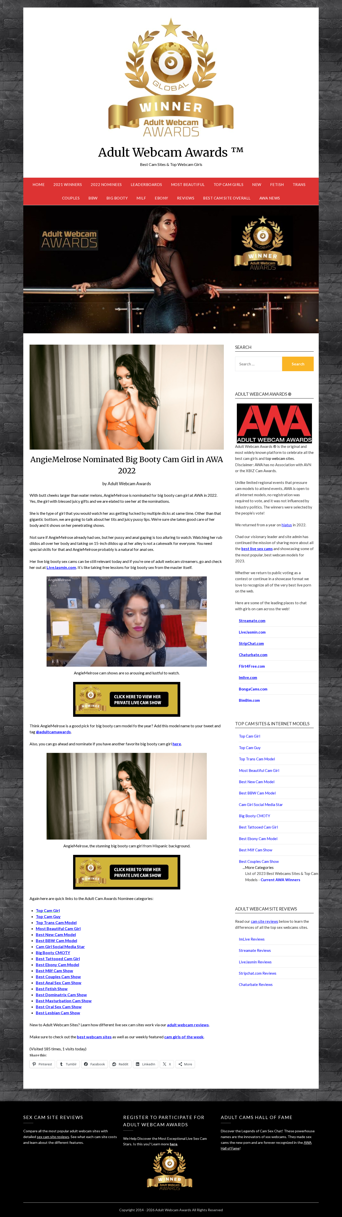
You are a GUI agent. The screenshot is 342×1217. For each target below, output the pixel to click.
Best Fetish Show (52, 988)
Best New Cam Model (56, 934)
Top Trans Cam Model (56, 922)
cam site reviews (264, 921)
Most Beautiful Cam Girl (58, 928)
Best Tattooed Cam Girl (58, 958)
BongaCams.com (253, 689)
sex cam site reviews (53, 1137)
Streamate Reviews (255, 950)
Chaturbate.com (253, 654)
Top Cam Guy (48, 916)
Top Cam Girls (229, 184)
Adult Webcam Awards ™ (171, 152)
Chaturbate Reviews (256, 984)
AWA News (269, 198)
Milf (141, 198)
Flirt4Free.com (252, 666)
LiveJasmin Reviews (255, 962)
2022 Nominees (106, 184)
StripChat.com (251, 643)
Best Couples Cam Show (58, 976)
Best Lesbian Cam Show (58, 1012)
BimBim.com (249, 700)
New (256, 184)
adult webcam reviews (188, 1024)
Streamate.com (252, 620)
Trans (299, 184)
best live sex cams (257, 548)
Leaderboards (146, 184)
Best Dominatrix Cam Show (61, 994)
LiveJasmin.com (252, 632)
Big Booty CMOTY (53, 952)
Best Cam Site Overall (227, 198)
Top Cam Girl (249, 736)
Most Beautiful (188, 184)
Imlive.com (248, 677)
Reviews (186, 198)
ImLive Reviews (252, 939)
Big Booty (117, 198)
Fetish (277, 184)
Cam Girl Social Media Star (60, 946)
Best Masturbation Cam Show (64, 1000)
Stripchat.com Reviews (257, 973)
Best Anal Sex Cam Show (58, 982)
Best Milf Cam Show (54, 970)
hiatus (287, 525)
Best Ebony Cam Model (57, 964)
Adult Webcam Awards (129, 483)
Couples (71, 198)
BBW (93, 198)
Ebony (161, 198)
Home (39, 184)
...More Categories (258, 867)
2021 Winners (67, 184)
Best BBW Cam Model (56, 940)
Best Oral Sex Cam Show (59, 1006)
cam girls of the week (184, 1036)
